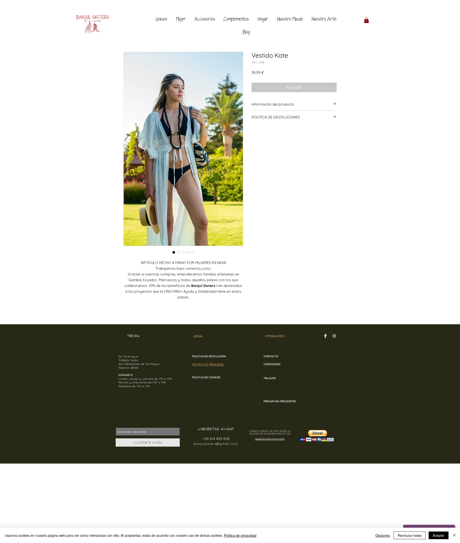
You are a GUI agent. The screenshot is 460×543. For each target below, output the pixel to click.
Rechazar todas (410, 535)
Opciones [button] (382, 535)
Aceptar (438, 535)
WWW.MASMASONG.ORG (270, 439)
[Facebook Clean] (325, 336)
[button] (366, 20)
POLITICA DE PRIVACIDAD (208, 365)
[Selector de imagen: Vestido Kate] (173, 252)
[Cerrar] (454, 535)
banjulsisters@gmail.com (216, 444)
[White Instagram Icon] (334, 336)
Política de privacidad (240, 535)
